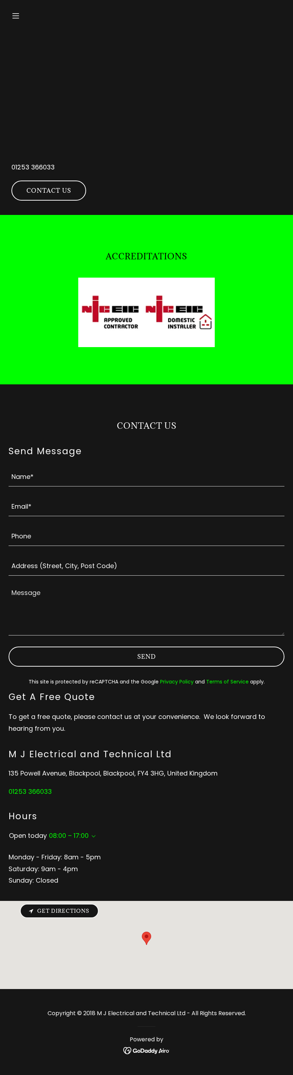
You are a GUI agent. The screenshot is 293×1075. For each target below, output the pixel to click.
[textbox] (146, 475)
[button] (29, 16)
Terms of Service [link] (227, 681)
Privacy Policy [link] (177, 681)
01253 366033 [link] (33, 167)
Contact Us (48, 191)
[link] (146, 1050)
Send (146, 657)
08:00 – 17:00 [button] (69, 835)
